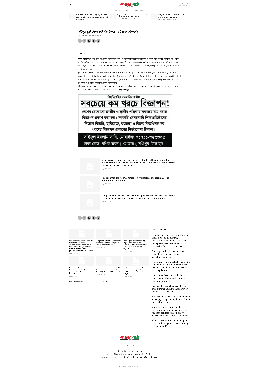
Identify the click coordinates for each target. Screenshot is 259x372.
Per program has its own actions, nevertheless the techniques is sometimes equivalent (132, 15)
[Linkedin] (130, 345)
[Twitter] (84, 41)
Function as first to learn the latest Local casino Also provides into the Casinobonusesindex (79, 271)
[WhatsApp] (89, 41)
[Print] (98, 41)
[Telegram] (94, 41)
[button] (71, 4)
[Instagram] (127, 345)
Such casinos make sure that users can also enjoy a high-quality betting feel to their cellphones (134, 271)
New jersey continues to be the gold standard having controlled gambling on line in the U (170, 323)
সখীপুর (79, 35)
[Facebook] (80, 41)
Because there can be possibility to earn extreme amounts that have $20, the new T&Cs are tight (108, 270)
